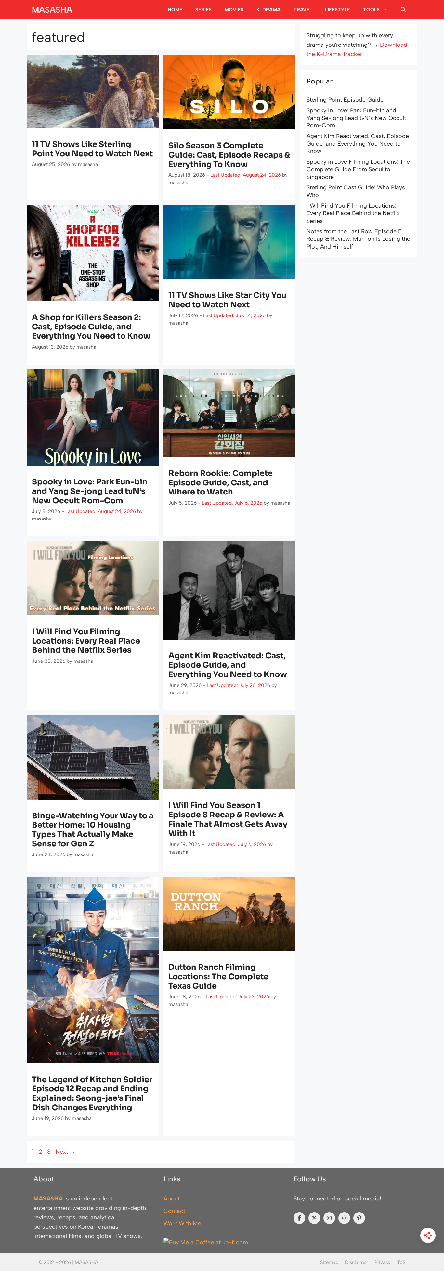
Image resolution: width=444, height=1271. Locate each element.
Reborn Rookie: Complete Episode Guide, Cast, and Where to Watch (220, 483)
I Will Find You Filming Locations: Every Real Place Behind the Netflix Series (86, 641)
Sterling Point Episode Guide (345, 99)
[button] (403, 9)
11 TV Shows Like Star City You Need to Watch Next (227, 300)
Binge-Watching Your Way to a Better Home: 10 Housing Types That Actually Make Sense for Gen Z (92, 830)
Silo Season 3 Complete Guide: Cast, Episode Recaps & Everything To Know (229, 155)
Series (203, 10)
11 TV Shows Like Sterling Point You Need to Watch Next (92, 149)
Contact (174, 1210)
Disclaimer (356, 1262)
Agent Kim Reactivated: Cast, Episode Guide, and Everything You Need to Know (227, 665)
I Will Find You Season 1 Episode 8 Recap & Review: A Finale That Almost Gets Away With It (227, 819)
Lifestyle (337, 10)
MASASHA (52, 10)
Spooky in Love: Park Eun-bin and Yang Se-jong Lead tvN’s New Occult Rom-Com (90, 491)
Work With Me (182, 1223)
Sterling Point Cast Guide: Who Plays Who (356, 191)
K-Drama (268, 10)
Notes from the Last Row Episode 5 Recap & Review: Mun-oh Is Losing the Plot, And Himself (358, 239)
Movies (234, 10)
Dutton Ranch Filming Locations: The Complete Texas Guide (218, 976)
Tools (371, 10)
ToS (401, 1262)
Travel (303, 10)
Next (65, 1151)
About (171, 1198)
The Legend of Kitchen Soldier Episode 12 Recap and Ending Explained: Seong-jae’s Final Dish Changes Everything (92, 1093)
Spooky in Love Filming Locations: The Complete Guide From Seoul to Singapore (358, 169)
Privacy (382, 1262)
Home (175, 10)
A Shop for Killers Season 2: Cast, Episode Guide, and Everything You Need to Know (91, 327)
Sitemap (329, 1262)
